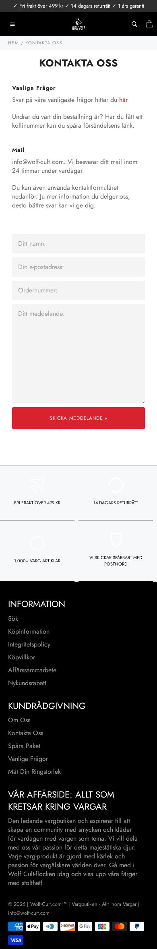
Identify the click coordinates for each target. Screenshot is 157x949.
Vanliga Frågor (28, 758)
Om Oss (19, 720)
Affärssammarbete (32, 670)
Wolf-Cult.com (46, 904)
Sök (13, 618)
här (123, 99)
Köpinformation (29, 631)
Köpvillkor (21, 657)
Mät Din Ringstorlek (34, 771)
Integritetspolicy (29, 644)
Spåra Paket (24, 745)
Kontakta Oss (25, 733)
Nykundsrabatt (27, 683)
